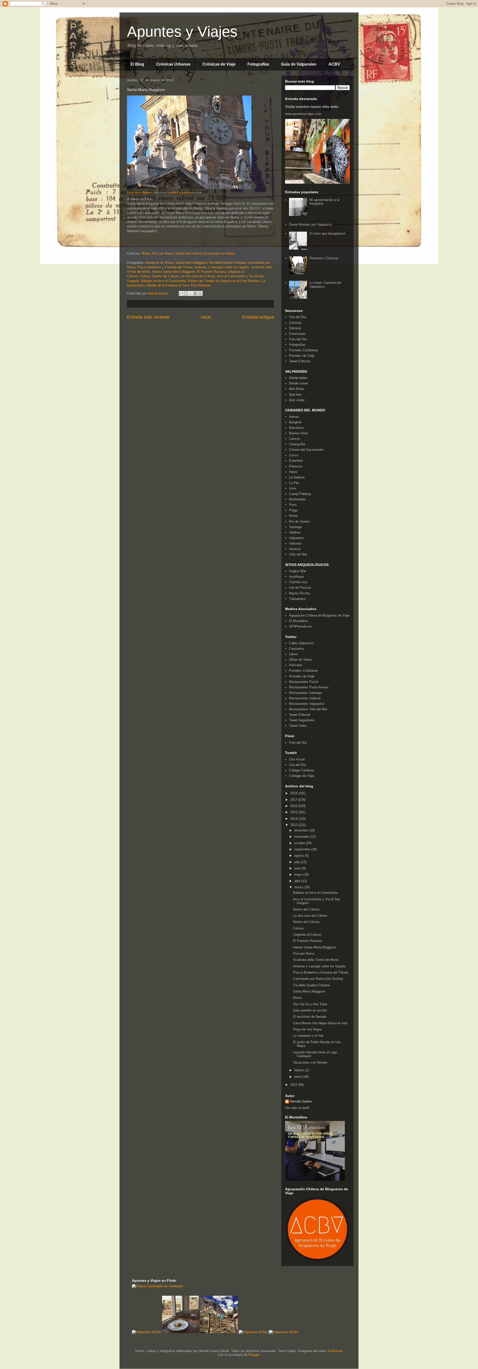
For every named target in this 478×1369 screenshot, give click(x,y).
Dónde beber (298, 378)
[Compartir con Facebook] (195, 293)
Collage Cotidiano (301, 770)
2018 (294, 793)
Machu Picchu (299, 593)
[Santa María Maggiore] (189, 188)
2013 (294, 825)
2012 (294, 1085)
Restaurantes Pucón (303, 682)
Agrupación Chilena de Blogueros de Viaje (319, 615)
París (293, 505)
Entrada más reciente (148, 317)
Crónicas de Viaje (219, 64)
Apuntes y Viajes (182, 31)
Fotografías (258, 64)
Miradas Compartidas (179, 192)
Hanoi (293, 472)
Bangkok (295, 422)
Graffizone (335, 1351)
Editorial (295, 328)
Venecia (294, 549)
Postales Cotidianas (303, 350)
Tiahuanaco (297, 599)
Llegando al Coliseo (307, 934)
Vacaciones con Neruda (310, 1062)
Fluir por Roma (162, 253)
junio (298, 868)
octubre (300, 843)
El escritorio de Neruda (309, 1016)
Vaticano (295, 543)
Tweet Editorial (299, 361)
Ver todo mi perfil (297, 1108)
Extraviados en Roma (219, 253)
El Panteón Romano (211, 272)
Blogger (253, 1355)
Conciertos (296, 648)
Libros (293, 654)
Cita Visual (297, 759)
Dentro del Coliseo (188, 253)
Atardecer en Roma (159, 263)
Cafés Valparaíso (301, 643)
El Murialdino (298, 621)
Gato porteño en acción (310, 1010)
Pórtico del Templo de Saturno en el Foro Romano (224, 281)
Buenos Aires (298, 433)
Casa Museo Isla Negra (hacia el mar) (320, 1023)
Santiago (295, 527)
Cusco (293, 455)
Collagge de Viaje (301, 776)
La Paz (294, 483)
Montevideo (297, 499)
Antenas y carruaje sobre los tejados (319, 966)
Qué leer (295, 394)
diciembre (301, 830)
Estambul (296, 460)
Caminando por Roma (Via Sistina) (318, 979)
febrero (299, 1070)
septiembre (302, 849)
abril (297, 881)
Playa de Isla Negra (307, 1029)
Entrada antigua (258, 317)
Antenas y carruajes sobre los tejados (222, 267)
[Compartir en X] (190, 293)
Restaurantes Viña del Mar (308, 709)
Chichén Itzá (298, 582)
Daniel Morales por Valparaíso (310, 224)
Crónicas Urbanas (173, 64)
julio (297, 862)
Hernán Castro (301, 1101)
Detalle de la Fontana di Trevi (168, 285)
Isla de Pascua (300, 587)
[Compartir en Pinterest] (200, 293)
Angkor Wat (297, 571)
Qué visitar (297, 400)
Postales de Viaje (301, 356)
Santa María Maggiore (140, 192)
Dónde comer (298, 383)
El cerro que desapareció (327, 233)
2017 (294, 800)
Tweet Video (298, 726)
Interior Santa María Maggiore (173, 272)
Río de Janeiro (299, 521)
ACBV (334, 64)
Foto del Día (298, 339)
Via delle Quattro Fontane (227, 263)
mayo (298, 874)
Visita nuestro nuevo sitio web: (312, 106)
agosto (299, 855)
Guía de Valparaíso (298, 64)
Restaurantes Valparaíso (306, 704)
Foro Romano (200, 285)
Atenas (294, 417)
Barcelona (296, 428)
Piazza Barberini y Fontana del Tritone (165, 267)
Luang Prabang (300, 494)
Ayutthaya (296, 576)
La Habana (296, 477)
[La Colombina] (180, 1332)
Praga (293, 510)
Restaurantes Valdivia (304, 698)
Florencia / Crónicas (323, 258)
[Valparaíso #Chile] (146, 1332)
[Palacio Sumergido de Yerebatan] (157, 1286)
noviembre (302, 836)
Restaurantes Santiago (305, 693)
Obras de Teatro (300, 659)
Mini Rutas (296, 389)
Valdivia (294, 532)
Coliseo (145, 276)
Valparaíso (296, 538)
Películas (295, 665)
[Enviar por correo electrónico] (181, 293)
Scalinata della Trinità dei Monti (315, 960)
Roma (146, 253)
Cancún (294, 439)
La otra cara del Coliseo (198, 276)
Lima (292, 488)
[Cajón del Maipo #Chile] (219, 1332)
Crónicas (295, 323)
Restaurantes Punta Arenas (309, 687)
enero (298, 1077)
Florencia (295, 466)
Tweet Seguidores (302, 720)
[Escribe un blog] (185, 293)
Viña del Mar (298, 554)
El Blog (137, 64)
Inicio (206, 317)
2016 (294, 806)
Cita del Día (297, 317)
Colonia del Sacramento (306, 450)
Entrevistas (297, 334)
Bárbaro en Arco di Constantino (163, 281)
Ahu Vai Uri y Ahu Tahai (310, 1004)
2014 (294, 819)
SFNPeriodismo (300, 626)
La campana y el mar (308, 1035)
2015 (294, 812)
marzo (299, 887)
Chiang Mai (297, 444)
